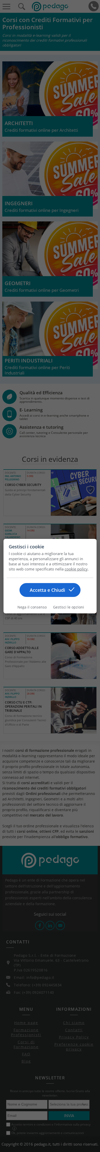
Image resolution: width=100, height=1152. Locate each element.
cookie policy (76, 569)
